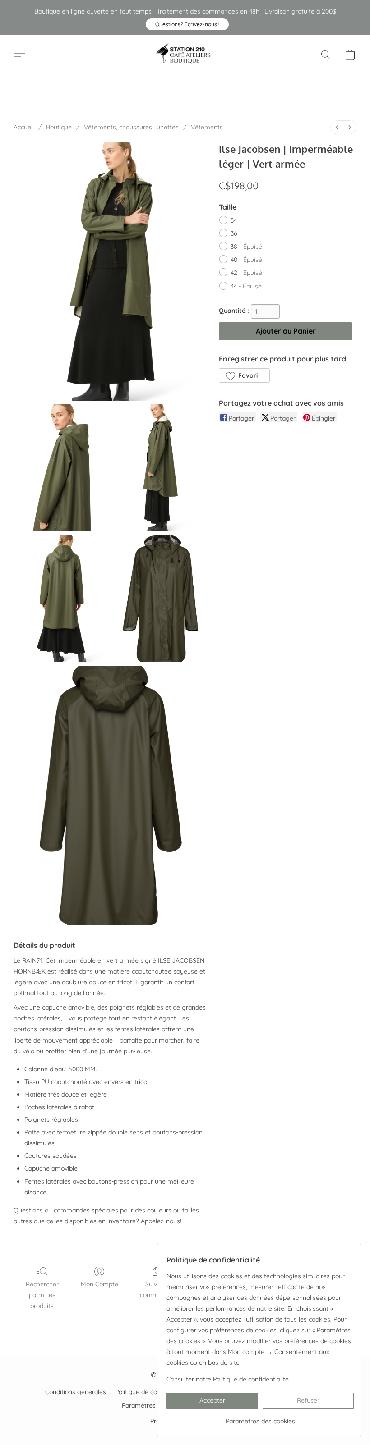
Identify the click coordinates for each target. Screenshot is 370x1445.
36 (234, 233)
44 (246, 286)
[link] (260, 1418)
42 (246, 273)
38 (246, 246)
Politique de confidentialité (153, 1392)
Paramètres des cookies (156, 1405)
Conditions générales (75, 1392)
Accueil (24, 127)
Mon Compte (99, 1284)
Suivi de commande (156, 1289)
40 (246, 260)
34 (234, 220)
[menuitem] (337, 127)
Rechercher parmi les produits (42, 1295)
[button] (187, 24)
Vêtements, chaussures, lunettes (131, 127)
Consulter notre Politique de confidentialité (227, 1379)
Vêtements (207, 127)
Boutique (59, 127)
